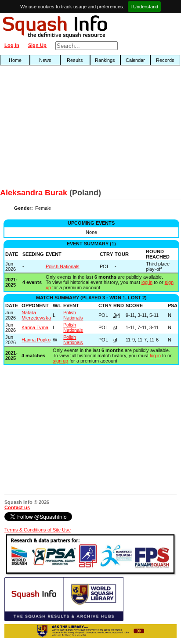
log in (146, 282)
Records (165, 60)
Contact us (17, 507)
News (45, 60)
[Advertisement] (58, 129)
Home (15, 60)
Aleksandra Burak (33, 192)
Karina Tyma (35, 327)
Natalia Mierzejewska (36, 315)
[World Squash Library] (63, 619)
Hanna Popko (36, 339)
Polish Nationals (63, 266)
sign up (60, 360)
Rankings (105, 60)
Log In (11, 45)
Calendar (135, 60)
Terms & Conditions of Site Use (37, 529)
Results (75, 60)
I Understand (144, 6)
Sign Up (37, 45)
